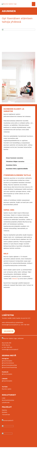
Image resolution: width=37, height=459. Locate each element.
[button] (18, 158)
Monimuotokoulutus (8, 400)
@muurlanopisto (7, 361)
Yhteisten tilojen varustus (15, 161)
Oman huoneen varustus (14, 158)
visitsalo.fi (15, 278)
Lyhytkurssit (5, 402)
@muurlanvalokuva (8, 363)
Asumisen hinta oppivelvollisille (17, 168)
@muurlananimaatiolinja (9, 367)
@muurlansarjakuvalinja (9, 365)
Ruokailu (4, 412)
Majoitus (4, 410)
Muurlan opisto (6, 389)
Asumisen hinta (11, 165)
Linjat (3, 398)
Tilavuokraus (6, 414)
